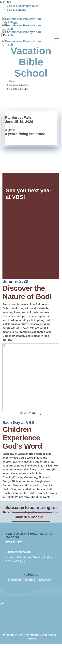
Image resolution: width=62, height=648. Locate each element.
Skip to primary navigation (23, 5)
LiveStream (10, 23)
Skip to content (16, 9)
